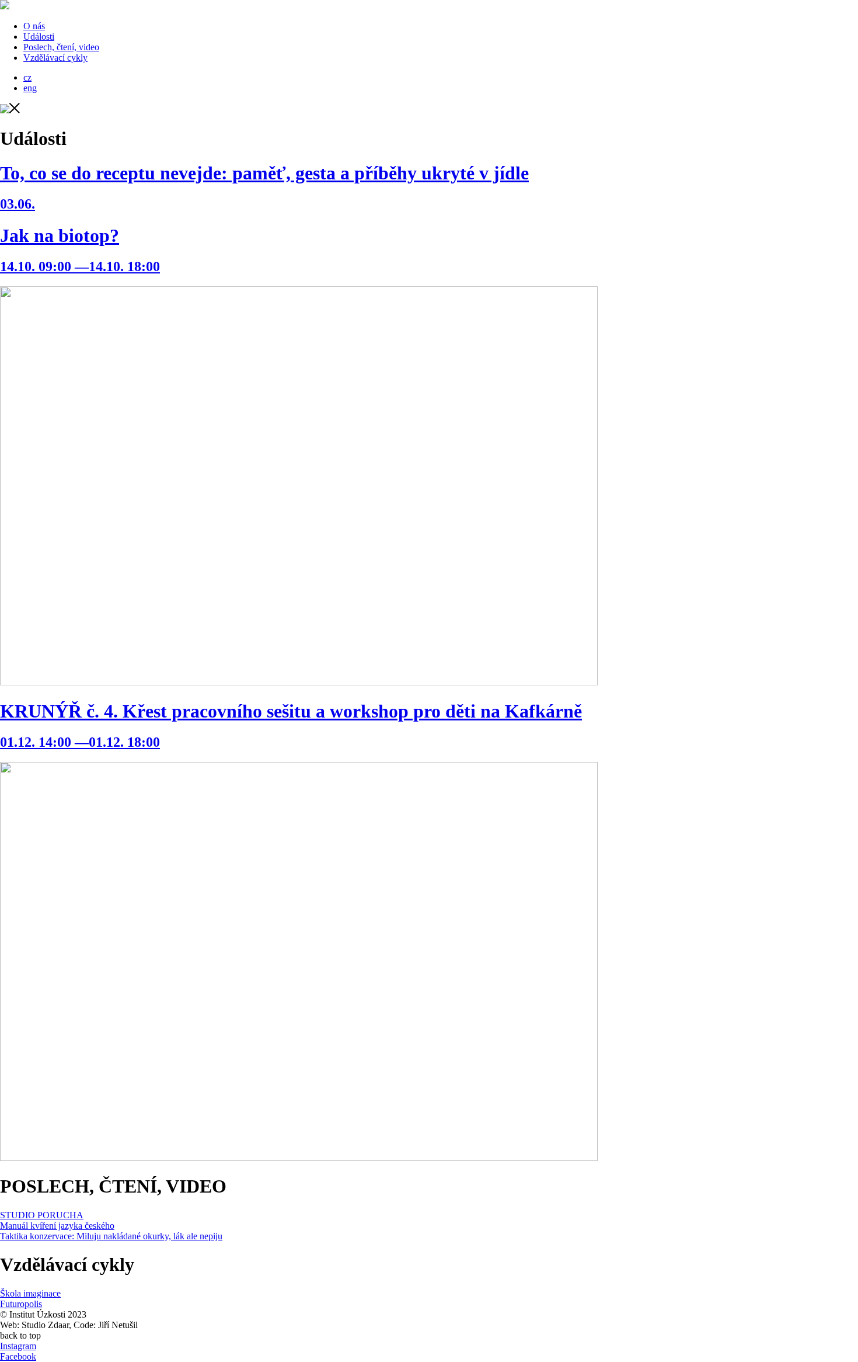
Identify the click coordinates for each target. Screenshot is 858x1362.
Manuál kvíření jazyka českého (57, 1226)
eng (30, 88)
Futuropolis (21, 1304)
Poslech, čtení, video (61, 47)
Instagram (18, 1346)
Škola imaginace (30, 1293)
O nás (34, 26)
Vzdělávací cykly (55, 58)
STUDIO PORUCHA (41, 1215)
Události (38, 36)
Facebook (18, 1356)
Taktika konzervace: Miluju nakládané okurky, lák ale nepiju (111, 1236)
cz (27, 77)
